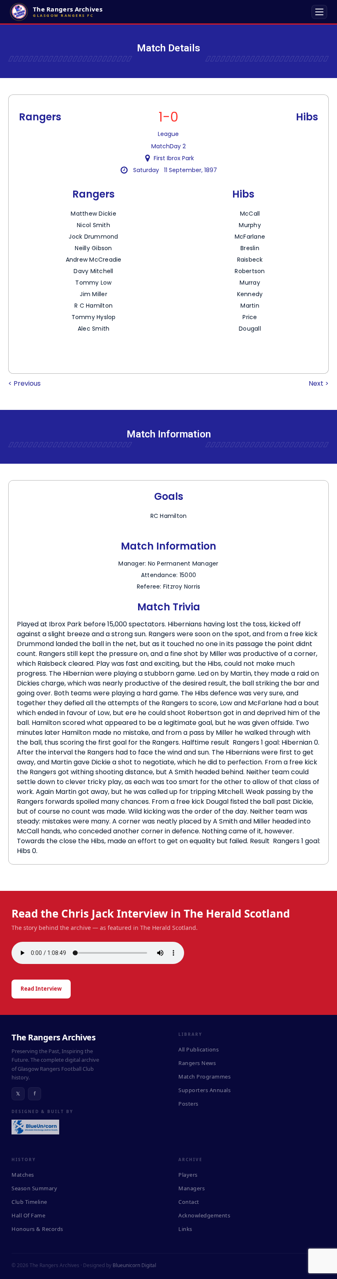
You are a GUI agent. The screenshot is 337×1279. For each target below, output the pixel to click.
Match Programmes (204, 1076)
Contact (188, 1201)
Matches (23, 1174)
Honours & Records (37, 1229)
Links (185, 1229)
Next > (319, 383)
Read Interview (41, 988)
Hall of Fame (28, 1215)
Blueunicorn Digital (134, 1265)
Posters (188, 1103)
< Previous (24, 383)
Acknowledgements (204, 1215)
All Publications (198, 1049)
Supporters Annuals (204, 1090)
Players (188, 1174)
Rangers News (197, 1063)
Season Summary (34, 1188)
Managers (191, 1188)
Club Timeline (29, 1201)
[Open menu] (319, 12)
